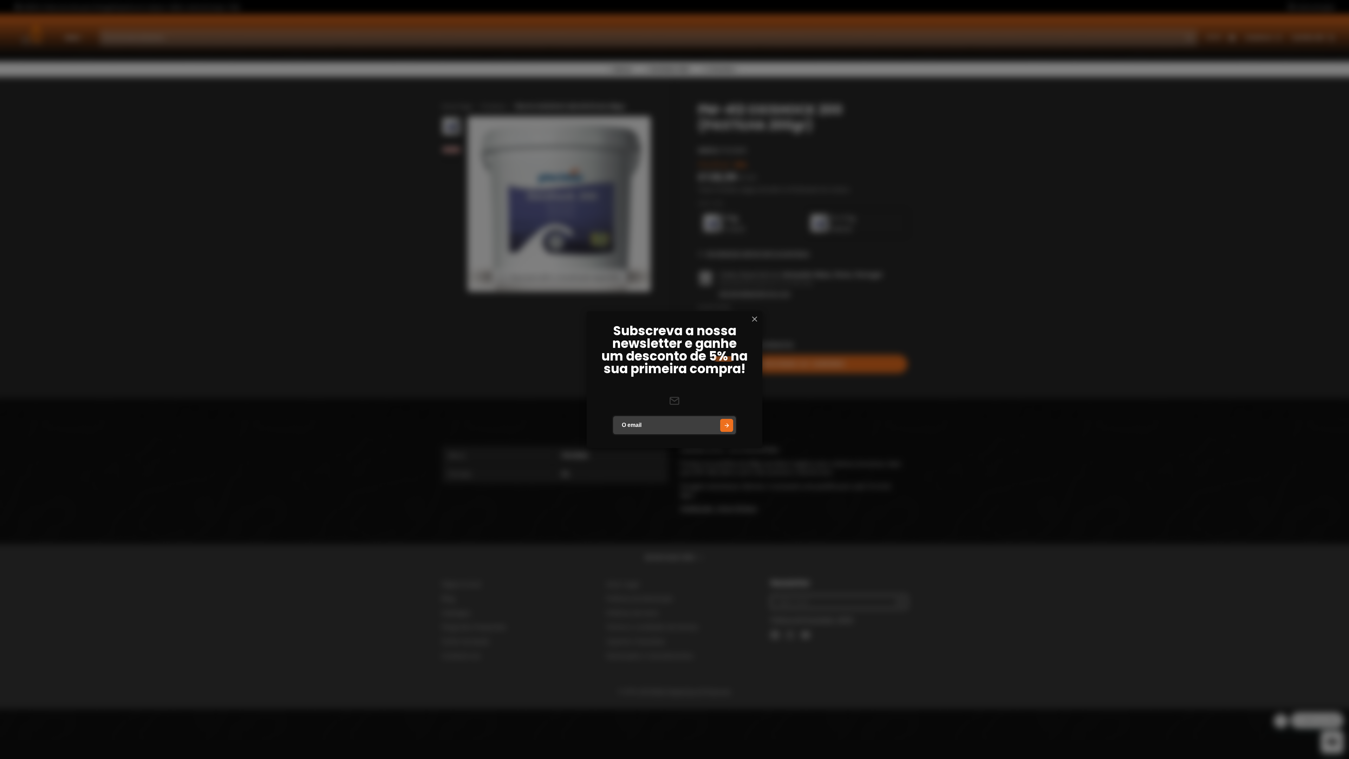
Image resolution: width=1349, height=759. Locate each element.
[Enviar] (726, 425)
